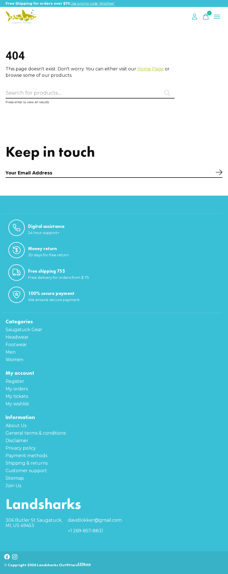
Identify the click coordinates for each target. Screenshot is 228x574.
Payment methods (26, 455)
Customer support (26, 470)
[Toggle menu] (216, 16)
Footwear (16, 344)
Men (11, 352)
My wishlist (17, 404)
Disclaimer (17, 440)
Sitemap (15, 478)
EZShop (84, 564)
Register (15, 381)
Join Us (13, 485)
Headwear (17, 337)
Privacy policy (21, 448)
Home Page (150, 69)
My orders (17, 388)
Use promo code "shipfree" (93, 3)
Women (14, 359)
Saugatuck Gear (24, 329)
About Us (16, 425)
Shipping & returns (27, 463)
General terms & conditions (36, 433)
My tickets (17, 396)
